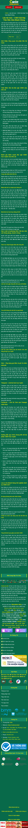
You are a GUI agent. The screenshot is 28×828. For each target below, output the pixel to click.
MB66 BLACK (16, 608)
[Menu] (2, 2)
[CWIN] (14, 2)
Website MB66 (8, 608)
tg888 (12, 623)
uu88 (20, 619)
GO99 (21, 616)
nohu (20, 614)
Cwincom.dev (5, 586)
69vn (15, 610)
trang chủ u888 (16, 627)
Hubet (23, 621)
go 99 (19, 623)
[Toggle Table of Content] (16, 37)
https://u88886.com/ (7, 612)
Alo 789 (22, 625)
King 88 (18, 625)
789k (3, 625)
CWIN (6, 13)
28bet (24, 614)
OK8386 (19, 621)
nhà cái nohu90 (6, 623)
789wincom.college (10, 625)
